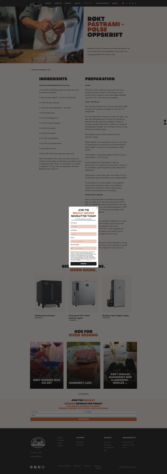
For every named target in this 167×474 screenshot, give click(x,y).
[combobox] (73, 248)
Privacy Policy (84, 260)
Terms (90, 260)
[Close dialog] (97, 207)
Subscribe (83, 263)
